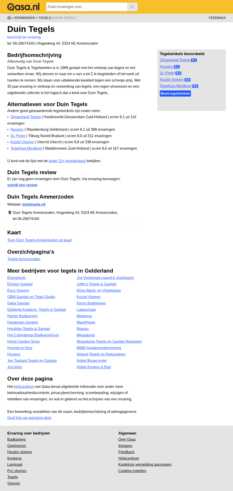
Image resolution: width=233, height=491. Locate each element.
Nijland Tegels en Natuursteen (101, 354)
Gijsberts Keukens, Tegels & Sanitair (36, 310)
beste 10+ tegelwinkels (67, 161)
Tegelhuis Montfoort (175, 86)
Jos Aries (14, 367)
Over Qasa (127, 439)
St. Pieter (167, 73)
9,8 (187, 80)
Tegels (12, 477)
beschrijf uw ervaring (24, 37)
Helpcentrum (128, 458)
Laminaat (14, 464)
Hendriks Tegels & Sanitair (28, 329)
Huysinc (166, 67)
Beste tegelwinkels (175, 93)
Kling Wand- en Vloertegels (99, 290)
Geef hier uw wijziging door (29, 418)
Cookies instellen (132, 471)
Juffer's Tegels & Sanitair (96, 284)
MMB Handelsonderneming (99, 348)
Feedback (217, 18)
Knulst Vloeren (172, 80)
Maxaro (83, 329)
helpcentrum (24, 387)
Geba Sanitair (18, 303)
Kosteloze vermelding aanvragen (145, 464)
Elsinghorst (16, 278)
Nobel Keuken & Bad (94, 367)
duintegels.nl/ (34, 204)
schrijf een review (22, 185)
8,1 (177, 67)
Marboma (84, 316)
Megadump (86, 335)
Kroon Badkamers (91, 303)
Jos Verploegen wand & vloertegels (105, 278)
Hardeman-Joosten (22, 322)
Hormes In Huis (19, 348)
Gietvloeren (16, 446)
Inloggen (125, 446)
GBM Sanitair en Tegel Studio (31, 297)
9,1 (194, 60)
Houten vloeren (19, 452)
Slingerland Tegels (175, 60)
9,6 (195, 86)
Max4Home (86, 322)
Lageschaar (86, 310)
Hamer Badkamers (22, 316)
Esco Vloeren (18, 290)
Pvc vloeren (16, 471)
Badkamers (16, 439)
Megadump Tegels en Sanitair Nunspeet (109, 341)
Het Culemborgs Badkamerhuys (33, 335)
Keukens (14, 458)
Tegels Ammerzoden (23, 259)
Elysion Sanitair (20, 284)
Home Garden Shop (23, 341)
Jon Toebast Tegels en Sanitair (32, 361)
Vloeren (13, 483)
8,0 (178, 73)
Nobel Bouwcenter (92, 361)
